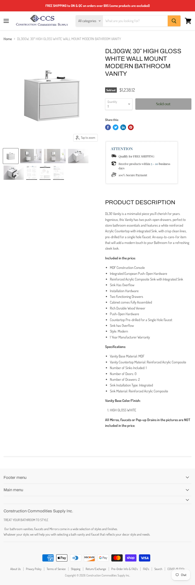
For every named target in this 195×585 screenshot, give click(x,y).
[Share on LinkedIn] (123, 127)
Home (8, 39)
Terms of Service (56, 569)
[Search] (174, 20)
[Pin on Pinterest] (131, 127)
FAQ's (146, 569)
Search (158, 569)
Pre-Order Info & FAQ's (124, 569)
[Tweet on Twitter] (115, 127)
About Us (15, 569)
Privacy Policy (33, 569)
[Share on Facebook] (108, 127)
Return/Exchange (96, 569)
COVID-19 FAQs (176, 569)
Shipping (75, 569)
